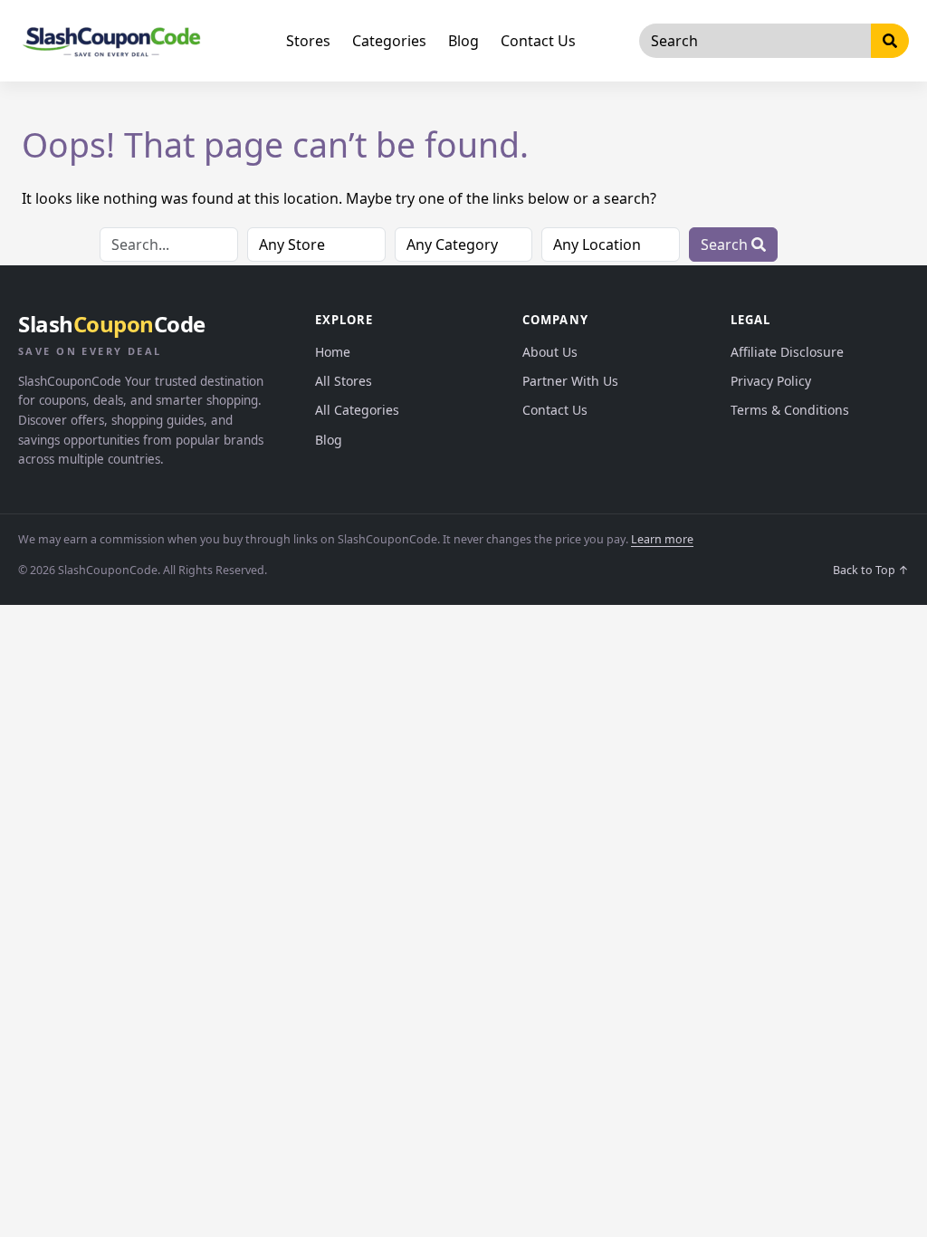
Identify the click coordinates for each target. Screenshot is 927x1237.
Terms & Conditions (790, 409)
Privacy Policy (771, 380)
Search (726, 244)
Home (332, 351)
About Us (550, 351)
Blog (463, 41)
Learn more (662, 539)
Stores (308, 41)
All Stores (343, 380)
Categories (389, 41)
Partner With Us (570, 380)
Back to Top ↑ (871, 570)
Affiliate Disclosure (787, 351)
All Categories (357, 409)
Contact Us (538, 41)
